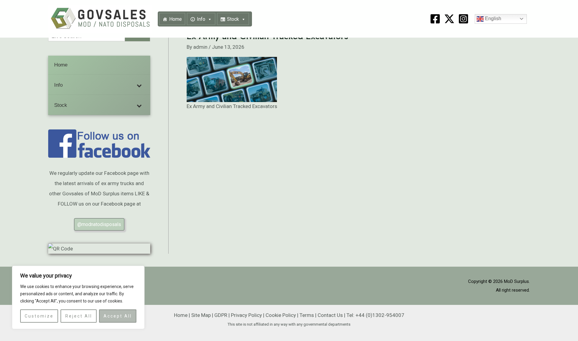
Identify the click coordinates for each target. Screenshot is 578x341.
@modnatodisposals (99, 224)
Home (175, 19)
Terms (307, 315)
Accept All (118, 316)
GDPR (220, 315)
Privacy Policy (246, 315)
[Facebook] (435, 19)
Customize (39, 316)
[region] (78, 297)
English (492, 18)
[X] (449, 19)
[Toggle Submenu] (139, 85)
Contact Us (330, 315)
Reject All (78, 316)
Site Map (201, 315)
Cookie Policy (281, 315)
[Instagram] (463, 19)
